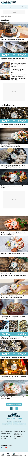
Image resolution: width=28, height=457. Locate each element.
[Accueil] (14, 416)
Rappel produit (17, 421)
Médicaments (22, 424)
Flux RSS (3, 438)
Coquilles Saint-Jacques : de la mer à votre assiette (12, 397)
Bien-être (10, 7)
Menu (25, 455)
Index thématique (18, 436)
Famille (16, 7)
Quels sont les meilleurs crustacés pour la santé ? (14, 254)
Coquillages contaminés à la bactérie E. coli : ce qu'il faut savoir (13, 317)
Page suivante (17, 408)
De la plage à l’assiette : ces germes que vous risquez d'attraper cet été (13, 145)
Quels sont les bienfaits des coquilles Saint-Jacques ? (18, 64)
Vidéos (8, 455)
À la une (2, 455)
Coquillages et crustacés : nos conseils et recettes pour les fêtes (14, 377)
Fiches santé (14, 455)
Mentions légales (5, 433)
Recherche (19, 455)
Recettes (9, 421)
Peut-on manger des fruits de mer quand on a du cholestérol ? (13, 233)
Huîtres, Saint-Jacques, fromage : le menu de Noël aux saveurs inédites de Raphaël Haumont (14, 275)
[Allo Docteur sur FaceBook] (2, 447)
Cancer (15, 424)
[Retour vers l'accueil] (14, 2)
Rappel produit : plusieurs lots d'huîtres (13, 357)
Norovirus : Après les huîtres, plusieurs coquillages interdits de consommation (13, 166)
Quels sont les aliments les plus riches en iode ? (13, 186)
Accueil (2, 16)
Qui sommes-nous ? (6, 431)
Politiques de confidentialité (18, 434)
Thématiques (8, 16)
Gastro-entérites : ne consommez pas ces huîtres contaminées (14, 59)
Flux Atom (16, 438)
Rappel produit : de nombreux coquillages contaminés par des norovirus (14, 337)
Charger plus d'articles (14, 404)
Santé (2, 7)
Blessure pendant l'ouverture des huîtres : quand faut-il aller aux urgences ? (14, 296)
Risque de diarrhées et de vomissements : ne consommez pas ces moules (14, 125)
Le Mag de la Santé (7, 424)
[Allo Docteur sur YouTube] (6, 447)
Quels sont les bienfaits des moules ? (12, 39)
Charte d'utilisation (6, 436)
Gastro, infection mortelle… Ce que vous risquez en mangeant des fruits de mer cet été (19, 77)
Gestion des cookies (19, 431)
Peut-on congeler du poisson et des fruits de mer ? (18, 70)
